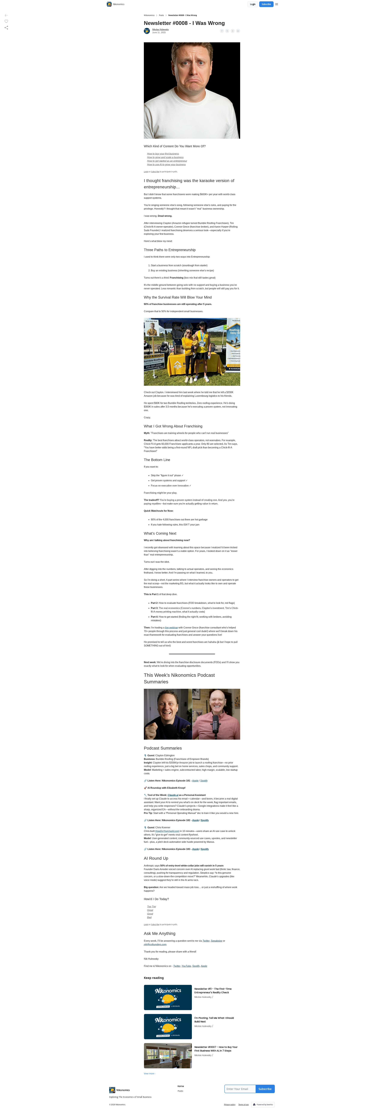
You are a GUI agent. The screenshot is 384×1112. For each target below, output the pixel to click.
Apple (195, 780)
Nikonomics (149, 15)
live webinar (171, 627)
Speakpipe (216, 941)
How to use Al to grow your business (166, 164)
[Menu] (276, 4)
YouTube (186, 966)
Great (150, 910)
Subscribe (266, 4)
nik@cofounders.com (155, 944)
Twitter (206, 941)
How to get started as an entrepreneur (167, 161)
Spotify (204, 780)
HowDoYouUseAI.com (167, 831)
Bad (149, 917)
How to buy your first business (163, 153)
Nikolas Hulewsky (160, 29)
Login (252, 4)
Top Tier (151, 906)
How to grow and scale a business (165, 157)
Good (150, 914)
